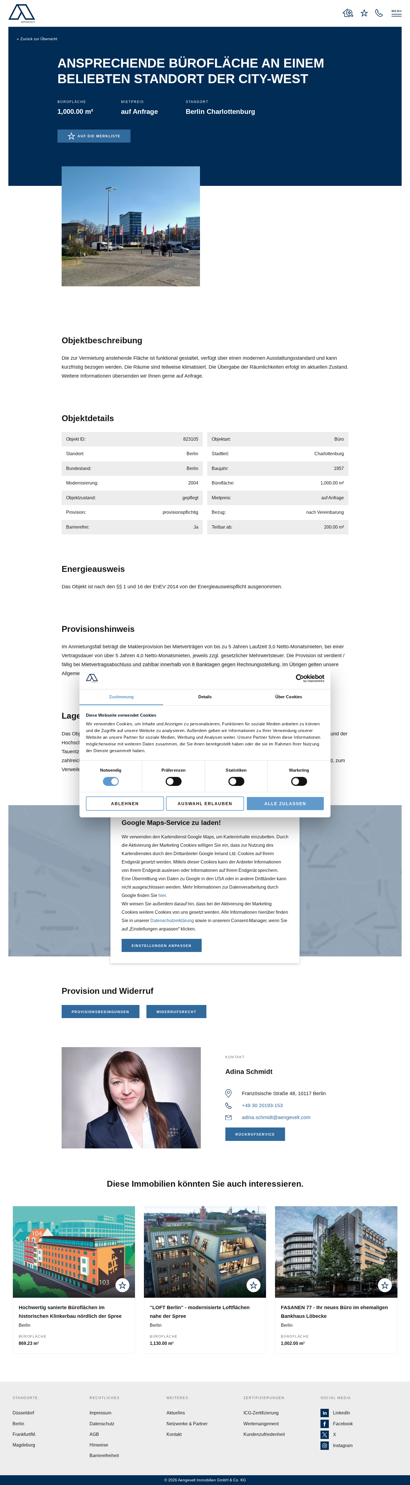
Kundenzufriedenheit (264, 1434)
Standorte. (26, 1398)
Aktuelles (176, 1412)
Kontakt (174, 1434)
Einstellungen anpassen (162, 946)
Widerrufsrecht (176, 1012)
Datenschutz (102, 1423)
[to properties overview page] (348, 13)
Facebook (343, 1423)
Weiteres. (178, 1398)
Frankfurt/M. (24, 1434)
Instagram (343, 1445)
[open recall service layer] (379, 13)
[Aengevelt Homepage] (21, 13)
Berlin (18, 1423)
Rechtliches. (105, 1398)
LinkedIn (341, 1412)
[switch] (174, 781)
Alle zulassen (285, 803)
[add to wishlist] (122, 1285)
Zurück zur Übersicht (38, 39)
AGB (94, 1434)
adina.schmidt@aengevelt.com (276, 1117)
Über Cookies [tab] (288, 696)
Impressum (100, 1412)
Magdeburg (24, 1445)
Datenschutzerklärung (172, 920)
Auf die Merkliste (99, 136)
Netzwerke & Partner (187, 1423)
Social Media (335, 1398)
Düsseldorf (23, 1412)
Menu (397, 11)
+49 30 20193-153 (262, 1105)
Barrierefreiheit (104, 1455)
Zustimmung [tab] (121, 696)
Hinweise (99, 1445)
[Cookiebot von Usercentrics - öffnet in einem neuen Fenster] (300, 678)
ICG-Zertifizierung (261, 1412)
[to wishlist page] (364, 13)
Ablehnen (125, 803)
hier (162, 895)
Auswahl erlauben (205, 803)
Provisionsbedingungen (100, 1012)
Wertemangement (261, 1423)
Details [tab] (205, 696)
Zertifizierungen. (264, 1398)
